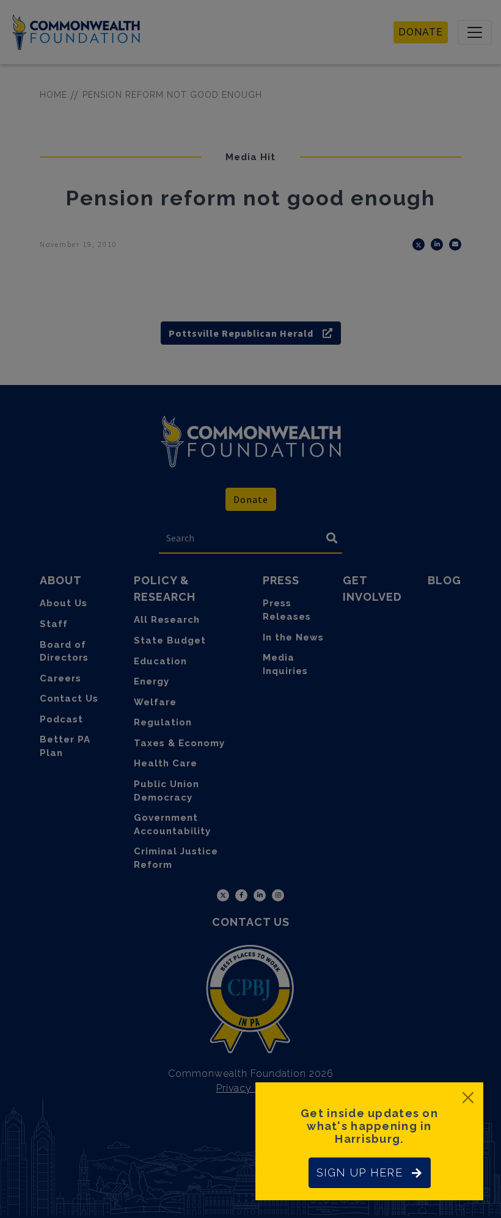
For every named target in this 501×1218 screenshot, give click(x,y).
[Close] (468, 1097)
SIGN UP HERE (359, 1172)
